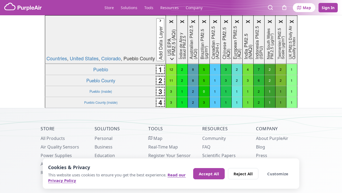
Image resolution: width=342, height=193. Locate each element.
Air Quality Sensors (60, 147)
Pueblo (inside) (101, 91)
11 (171, 80)
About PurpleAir (272, 138)
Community (214, 138)
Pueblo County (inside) (101, 102)
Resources (169, 7)
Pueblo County (100, 80)
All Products (53, 138)
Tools (148, 7)
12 (171, 69)
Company (194, 7)
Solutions (129, 7)
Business (103, 147)
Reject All (243, 173)
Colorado (111, 58)
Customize (277, 173)
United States (84, 58)
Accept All (209, 173)
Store (109, 7)
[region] (171, 61)
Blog (260, 147)
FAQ (206, 147)
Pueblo (100, 69)
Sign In (328, 7)
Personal (103, 138)
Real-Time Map (163, 147)
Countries (56, 58)
